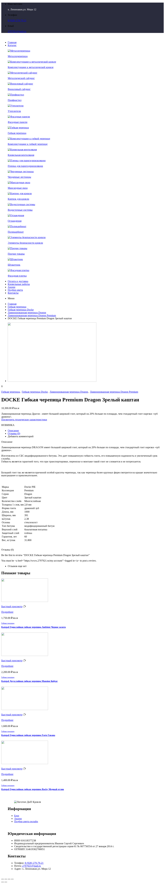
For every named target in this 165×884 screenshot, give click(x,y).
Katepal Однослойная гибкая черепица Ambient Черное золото (33, 627)
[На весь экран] (9, 879)
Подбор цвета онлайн (26, 821)
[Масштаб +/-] (12, 879)
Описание (13, 430)
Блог (16, 815)
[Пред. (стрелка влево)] (2, 882)
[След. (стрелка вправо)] (6, 882)
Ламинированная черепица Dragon (27, 312)
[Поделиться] (6, 879)
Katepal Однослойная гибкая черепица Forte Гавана (28, 735)
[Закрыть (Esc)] (2, 879)
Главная (12, 303)
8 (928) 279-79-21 (17, 20)
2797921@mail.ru (17, 31)
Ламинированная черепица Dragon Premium (32, 315)
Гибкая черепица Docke (21, 309)
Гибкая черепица (17, 306)
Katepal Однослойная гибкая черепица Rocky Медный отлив (32, 789)
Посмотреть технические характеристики (24, 419)
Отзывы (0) (14, 433)
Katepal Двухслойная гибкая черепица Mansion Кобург (29, 681)
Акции (18, 818)
